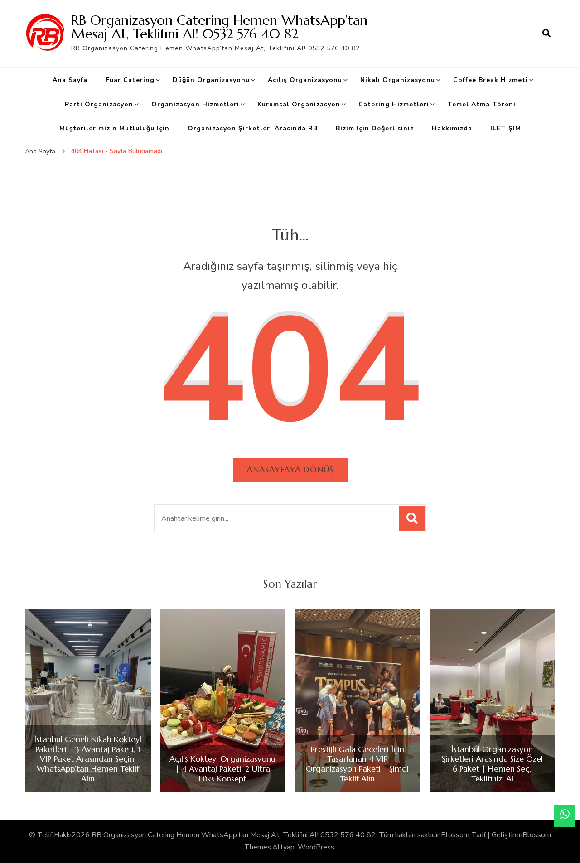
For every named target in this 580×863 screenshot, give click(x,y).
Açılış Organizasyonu (305, 80)
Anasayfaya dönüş (290, 469)
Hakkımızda (452, 128)
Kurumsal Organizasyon (298, 104)
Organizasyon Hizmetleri (195, 104)
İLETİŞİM (505, 128)
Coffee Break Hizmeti (490, 80)
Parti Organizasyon (99, 104)
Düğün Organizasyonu (211, 80)
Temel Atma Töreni (481, 104)
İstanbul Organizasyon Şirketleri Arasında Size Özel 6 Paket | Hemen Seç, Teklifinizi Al (492, 763)
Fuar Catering (130, 80)
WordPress (316, 847)
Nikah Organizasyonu (397, 80)
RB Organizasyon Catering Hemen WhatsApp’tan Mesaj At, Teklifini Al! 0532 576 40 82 (219, 27)
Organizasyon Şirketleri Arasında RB (253, 128)
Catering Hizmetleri (393, 104)
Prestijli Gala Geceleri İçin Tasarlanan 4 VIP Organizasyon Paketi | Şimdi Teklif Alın (357, 763)
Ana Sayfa (70, 80)
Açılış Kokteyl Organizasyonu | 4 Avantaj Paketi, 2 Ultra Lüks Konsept (222, 768)
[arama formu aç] (546, 33)
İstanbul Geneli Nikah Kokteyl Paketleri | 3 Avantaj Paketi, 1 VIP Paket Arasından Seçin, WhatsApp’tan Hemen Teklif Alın (87, 758)
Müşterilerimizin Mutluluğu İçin (114, 128)
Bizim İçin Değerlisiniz (375, 128)
